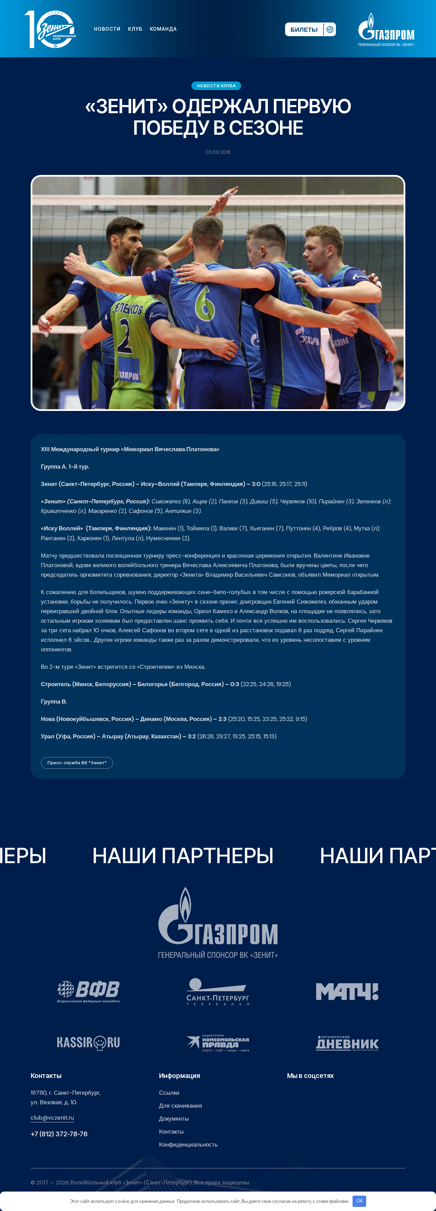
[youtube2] (216, 29)
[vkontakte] (205, 29)
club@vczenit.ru (52, 1117)
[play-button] (227, 29)
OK (359, 1201)
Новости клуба (216, 85)
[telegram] (238, 29)
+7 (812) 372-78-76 (59, 1134)
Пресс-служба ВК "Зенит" (77, 762)
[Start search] (259, 29)
